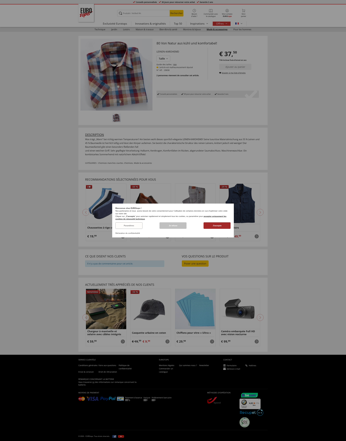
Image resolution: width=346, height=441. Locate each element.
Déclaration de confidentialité (127, 233)
